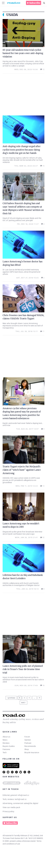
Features (6, 749)
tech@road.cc (21, 799)
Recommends (30, 746)
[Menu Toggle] (3, 3)
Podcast (27, 743)
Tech (5, 752)
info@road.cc (23, 795)
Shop (26, 749)
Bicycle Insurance (31, 752)
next (23, 702)
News (5, 740)
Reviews (6, 743)
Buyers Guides (9, 746)
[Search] (44, 3)
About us (6, 737)
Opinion (27, 740)
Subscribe (34, 2)
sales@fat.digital (31, 803)
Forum (27, 737)
